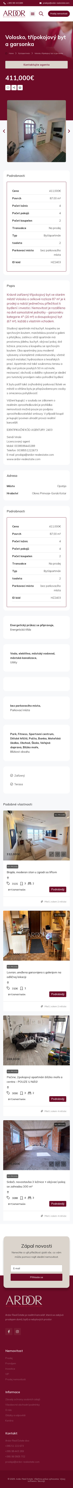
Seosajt (41, 1481)
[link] (36, 835)
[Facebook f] (8, 1331)
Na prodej (12, 866)
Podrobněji (57, 889)
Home (11, 53)
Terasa (18, 784)
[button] (32, 14)
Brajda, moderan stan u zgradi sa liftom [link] (32, 872)
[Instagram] (17, 1331)
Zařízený (19, 775)
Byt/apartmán (24, 53)
